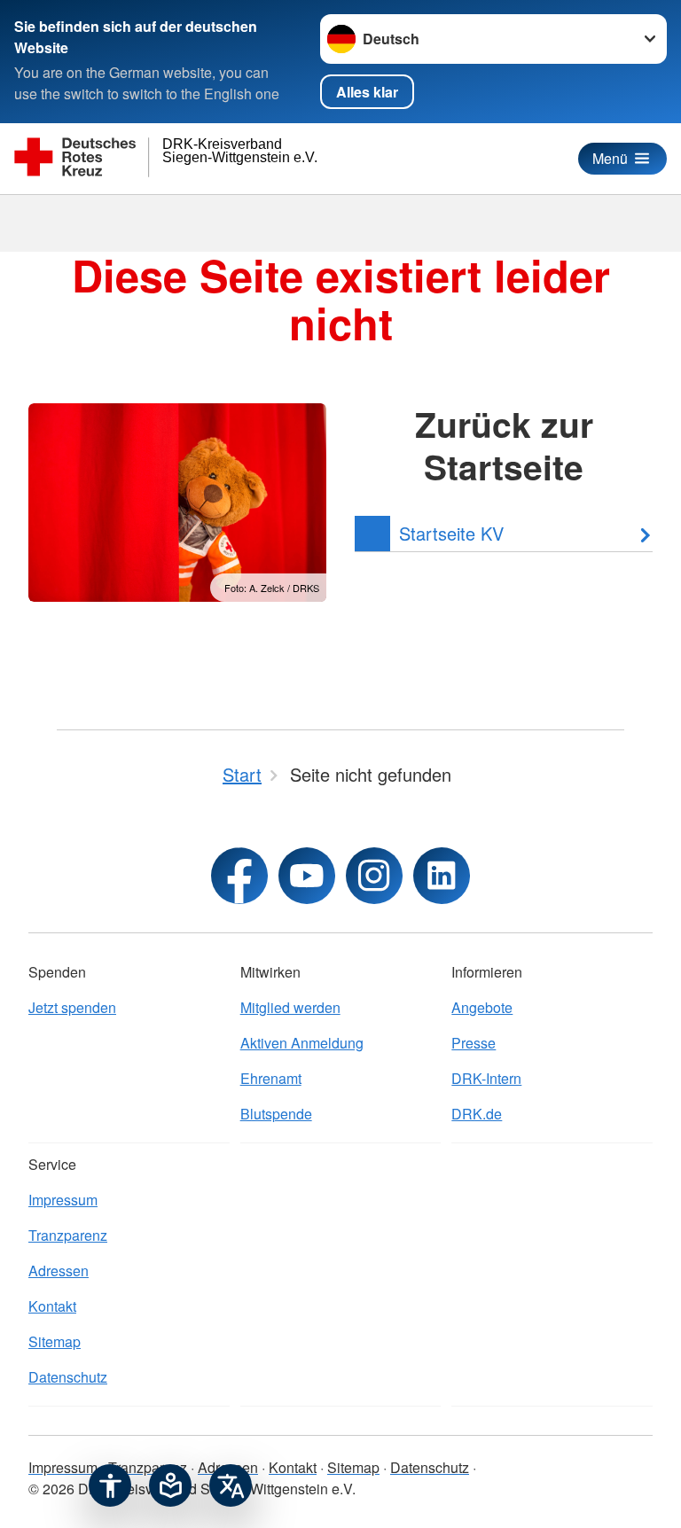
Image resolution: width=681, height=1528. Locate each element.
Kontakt (52, 1306)
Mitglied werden (290, 1007)
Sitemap (54, 1341)
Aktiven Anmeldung (302, 1043)
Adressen (58, 1270)
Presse (473, 1043)
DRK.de (476, 1113)
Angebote (482, 1007)
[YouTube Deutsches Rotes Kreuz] (306, 875)
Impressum (63, 1199)
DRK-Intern (486, 1078)
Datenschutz (67, 1377)
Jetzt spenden (72, 1007)
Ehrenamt (270, 1078)
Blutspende (276, 1113)
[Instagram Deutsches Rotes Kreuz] (374, 875)
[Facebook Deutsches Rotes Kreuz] (239, 875)
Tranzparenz (67, 1235)
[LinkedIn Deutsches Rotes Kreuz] (441, 875)
